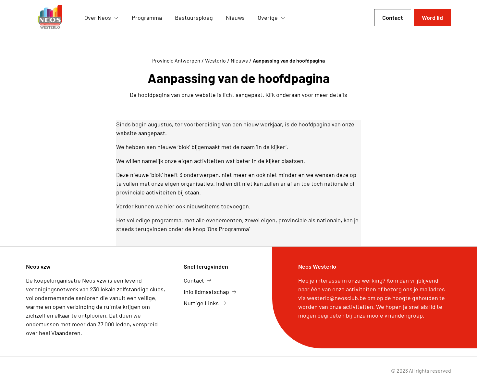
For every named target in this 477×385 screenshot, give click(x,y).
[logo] (50, 17)
